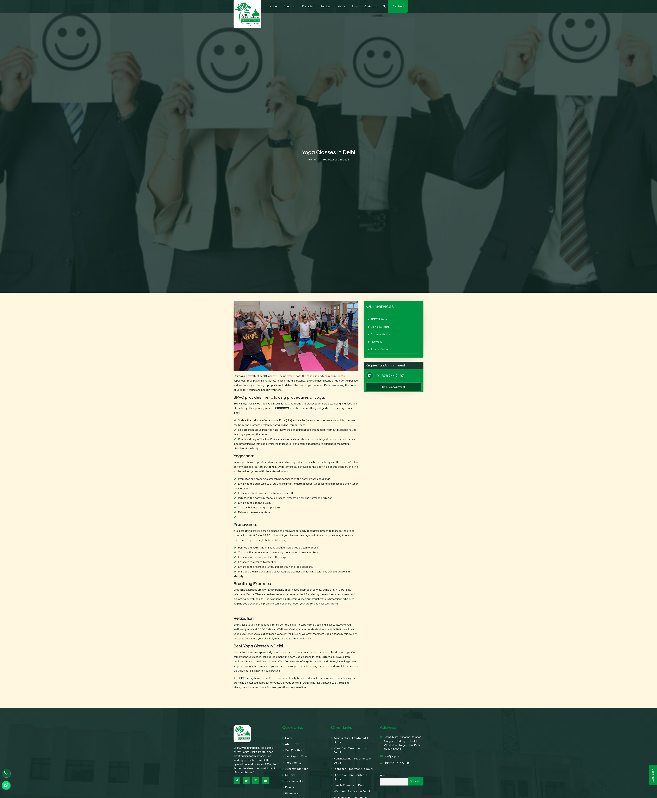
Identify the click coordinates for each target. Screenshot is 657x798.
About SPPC (293, 744)
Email (383, 775)
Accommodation (380, 334)
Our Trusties (293, 750)
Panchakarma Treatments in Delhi (353, 761)
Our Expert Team (296, 756)
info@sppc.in (392, 756)
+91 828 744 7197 (389, 376)
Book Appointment (393, 387)
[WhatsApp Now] (6, 785)
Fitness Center (379, 349)
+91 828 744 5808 (397, 763)
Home (273, 6)
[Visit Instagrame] (255, 780)
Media (341, 6)
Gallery (290, 775)
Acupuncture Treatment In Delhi (352, 740)
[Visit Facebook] (237, 780)
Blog (355, 6)
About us (289, 6)
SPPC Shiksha (378, 319)
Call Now (398, 6)
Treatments (293, 763)
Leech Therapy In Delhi (349, 785)
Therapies (308, 6)
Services (326, 6)
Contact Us (371, 6)
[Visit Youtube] (265, 780)
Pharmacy (376, 342)
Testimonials (294, 781)
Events (290, 787)
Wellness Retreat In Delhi (352, 791)
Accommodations (296, 769)
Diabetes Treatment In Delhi (353, 769)
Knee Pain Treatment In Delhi (350, 750)
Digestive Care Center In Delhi (350, 777)
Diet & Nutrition (380, 327)
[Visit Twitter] (246, 780)
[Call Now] (6, 773)
